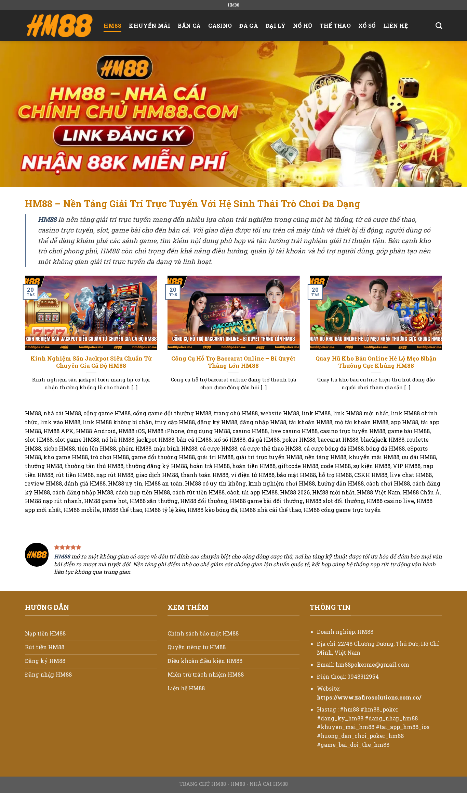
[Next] (443, 341)
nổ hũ (302, 25)
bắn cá (189, 25)
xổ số (367, 25)
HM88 (112, 25)
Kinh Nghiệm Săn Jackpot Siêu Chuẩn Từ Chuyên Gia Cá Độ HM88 (91, 362)
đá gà (248, 25)
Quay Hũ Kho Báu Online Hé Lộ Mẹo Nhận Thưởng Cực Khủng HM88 (376, 362)
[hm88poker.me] (59, 26)
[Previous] (23, 341)
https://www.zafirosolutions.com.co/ (369, 697)
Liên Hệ (395, 25)
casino (220, 25)
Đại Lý (275, 25)
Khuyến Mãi (149, 25)
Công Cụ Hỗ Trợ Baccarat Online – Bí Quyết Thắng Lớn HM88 (233, 362)
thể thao (335, 25)
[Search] (439, 25)
